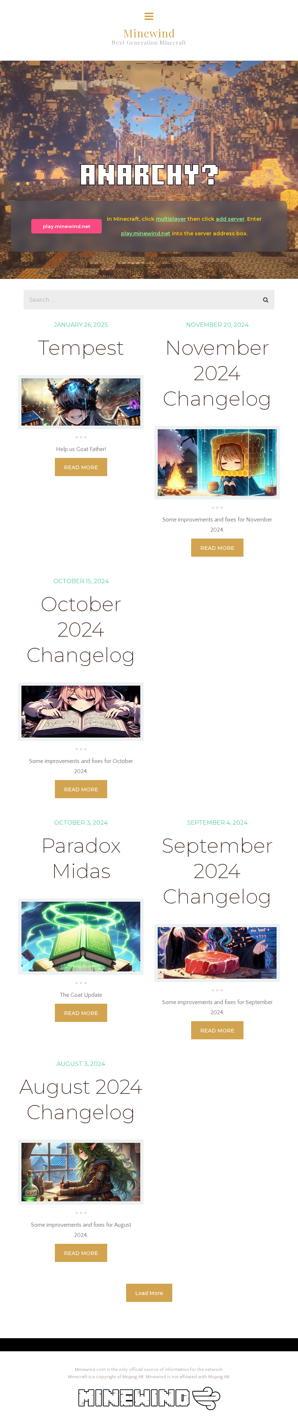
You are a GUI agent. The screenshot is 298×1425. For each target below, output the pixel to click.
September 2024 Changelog (217, 871)
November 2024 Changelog (217, 373)
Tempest (81, 348)
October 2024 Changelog (81, 629)
